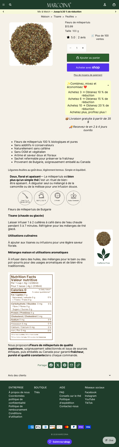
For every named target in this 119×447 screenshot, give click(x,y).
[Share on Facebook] (51, 365)
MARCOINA (63, 434)
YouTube (90, 399)
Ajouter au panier (90, 57)
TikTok (89, 402)
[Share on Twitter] (58, 365)
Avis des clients (17, 375)
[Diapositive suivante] (115, 11)
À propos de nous (19, 392)
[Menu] (3, 4)
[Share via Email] (71, 365)
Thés (37, 392)
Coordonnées (16, 395)
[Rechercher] (10, 5)
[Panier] (114, 5)
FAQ (62, 392)
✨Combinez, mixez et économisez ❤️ (81, 85)
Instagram (91, 395)
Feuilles (69, 16)
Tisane (57, 16)
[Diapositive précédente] (3, 11)
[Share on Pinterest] (65, 365)
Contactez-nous (69, 406)
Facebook (91, 392)
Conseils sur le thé (70, 395)
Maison (45, 16)
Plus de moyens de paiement (88, 75)
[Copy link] (78, 365)
